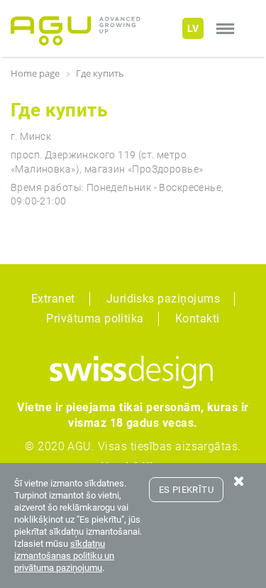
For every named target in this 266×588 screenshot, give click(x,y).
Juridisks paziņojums (163, 298)
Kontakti (197, 318)
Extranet (53, 298)
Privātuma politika (95, 318)
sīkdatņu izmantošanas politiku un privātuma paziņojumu (64, 555)
